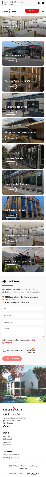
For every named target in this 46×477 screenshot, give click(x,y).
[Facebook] (39, 3)
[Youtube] (43, 3)
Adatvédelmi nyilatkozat (15, 473)
